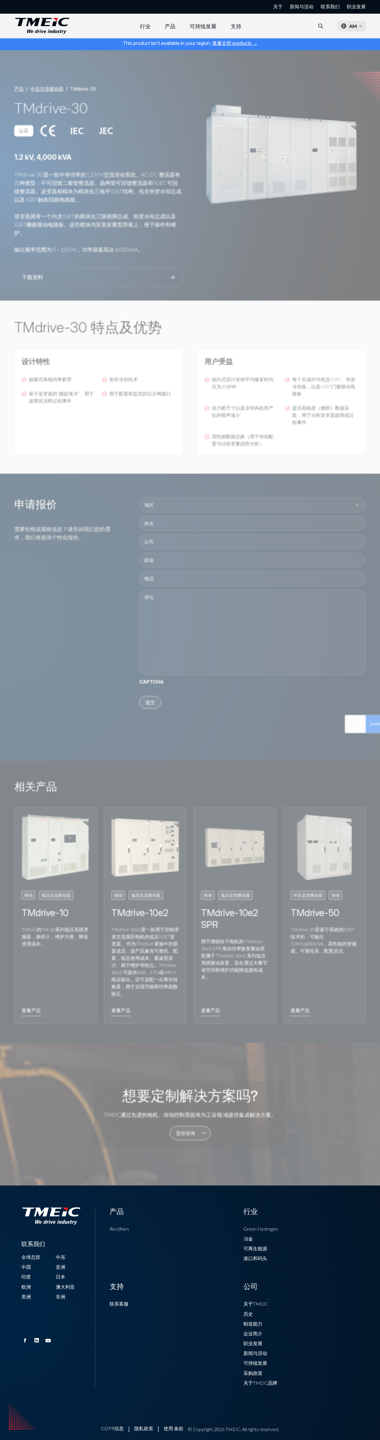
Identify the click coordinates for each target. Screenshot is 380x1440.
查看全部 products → (234, 43)
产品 (170, 26)
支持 (236, 26)
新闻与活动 (302, 7)
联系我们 (330, 7)
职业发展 (356, 7)
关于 (278, 7)
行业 (145, 26)
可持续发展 (203, 26)
